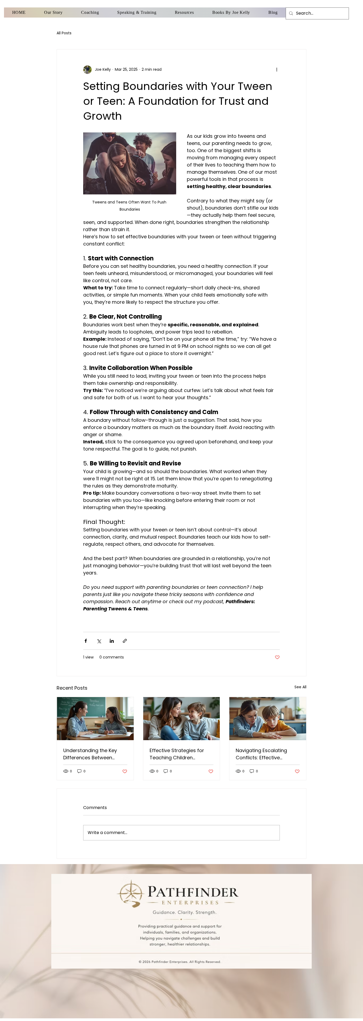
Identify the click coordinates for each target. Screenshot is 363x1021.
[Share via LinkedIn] (111, 640)
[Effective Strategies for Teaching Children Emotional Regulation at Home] (181, 718)
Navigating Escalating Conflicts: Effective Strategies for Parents (262, 754)
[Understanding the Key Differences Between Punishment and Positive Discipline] (95, 718)
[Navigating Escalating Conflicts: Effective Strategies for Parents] (267, 718)
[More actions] (276, 69)
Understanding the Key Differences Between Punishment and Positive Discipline (92, 754)
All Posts (64, 33)
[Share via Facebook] (85, 640)
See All (300, 687)
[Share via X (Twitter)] (98, 640)
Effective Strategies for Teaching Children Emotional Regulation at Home (178, 754)
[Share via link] (124, 640)
